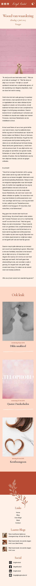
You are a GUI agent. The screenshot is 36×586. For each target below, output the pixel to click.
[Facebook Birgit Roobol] (5, 4)
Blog (18, 515)
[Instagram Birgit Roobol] (2, 4)
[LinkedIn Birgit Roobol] (8, 4)
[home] (19, 4)
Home (18, 512)
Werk (18, 520)
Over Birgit (18, 518)
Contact (18, 523)
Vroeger (18, 24)
